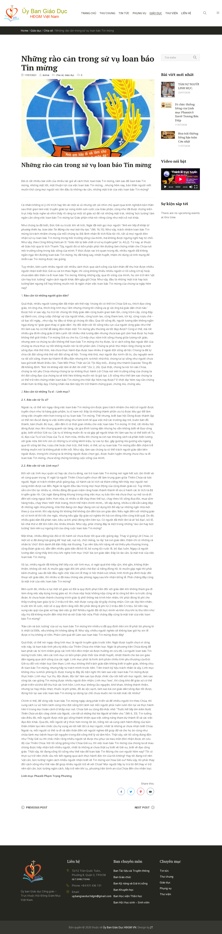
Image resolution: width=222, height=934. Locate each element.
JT (151, 927)
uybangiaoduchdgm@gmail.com (91, 896)
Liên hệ (186, 13)
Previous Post (37, 807)
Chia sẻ (48, 30)
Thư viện (171, 13)
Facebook (121, 791)
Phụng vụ (139, 13)
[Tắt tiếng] (190, 186)
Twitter (131, 791)
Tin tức (123, 13)
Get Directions (81, 879)
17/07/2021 (31, 75)
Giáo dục (156, 13)
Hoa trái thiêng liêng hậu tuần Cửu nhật (188, 137)
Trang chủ (88, 13)
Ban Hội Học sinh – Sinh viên (131, 902)
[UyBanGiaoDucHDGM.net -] (35, 13)
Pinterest (140, 791)
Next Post (142, 807)
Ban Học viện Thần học (127, 896)
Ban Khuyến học (123, 890)
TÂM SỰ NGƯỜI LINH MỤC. (188, 86)
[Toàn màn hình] (195, 186)
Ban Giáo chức (122, 877)
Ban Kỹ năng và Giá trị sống (130, 883)
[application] (180, 179)
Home (24, 30)
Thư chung (107, 13)
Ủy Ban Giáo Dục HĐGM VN (119, 927)
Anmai (46, 75)
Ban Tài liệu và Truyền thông (131, 871)
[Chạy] (165, 186)
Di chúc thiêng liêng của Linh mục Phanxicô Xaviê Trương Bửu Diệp (186, 112)
